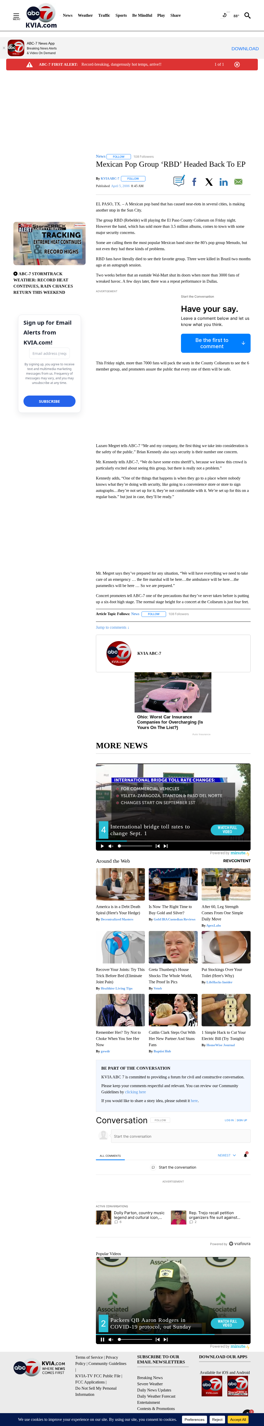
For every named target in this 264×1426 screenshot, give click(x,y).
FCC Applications (90, 1382)
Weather (85, 15)
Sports (121, 15)
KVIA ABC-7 (110, 178)
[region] (173, 1182)
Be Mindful (142, 15)
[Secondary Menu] (20, 15)
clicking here (135, 1092)
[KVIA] (41, 15)
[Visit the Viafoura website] (240, 1244)
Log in (229, 1120)
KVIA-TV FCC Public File (97, 1376)
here (194, 1100)
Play (161, 15)
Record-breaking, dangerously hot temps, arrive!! (121, 64)
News (67, 15)
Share (175, 15)
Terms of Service (89, 1357)
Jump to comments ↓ (112, 627)
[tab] (110, 1155)
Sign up (242, 1120)
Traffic (104, 15)
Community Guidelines (107, 1363)
